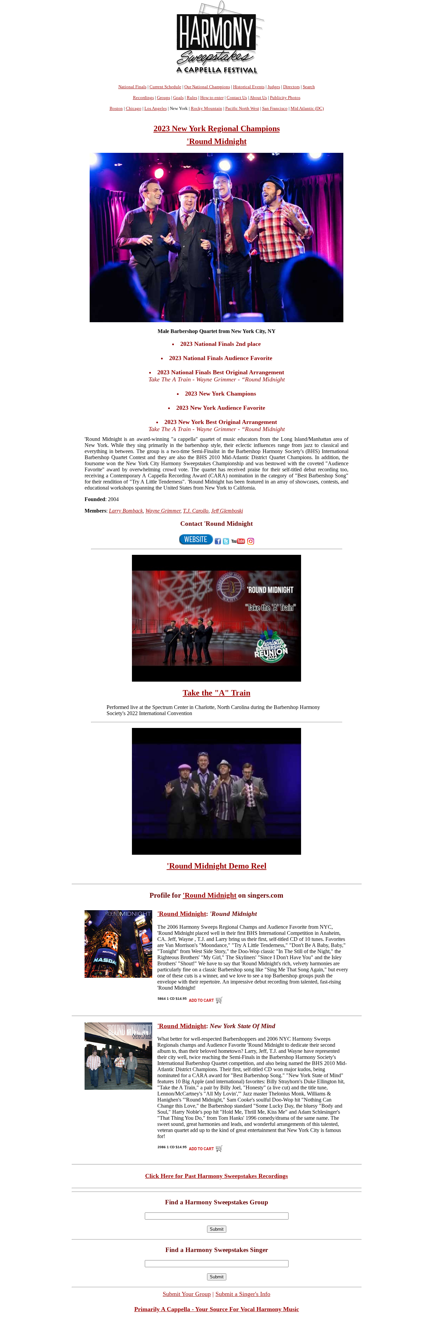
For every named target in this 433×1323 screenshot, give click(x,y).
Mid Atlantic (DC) (307, 108)
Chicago (133, 108)
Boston (116, 108)
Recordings (143, 97)
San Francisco (275, 108)
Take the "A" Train (216, 692)
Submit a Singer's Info (242, 1294)
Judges (274, 86)
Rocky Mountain (206, 108)
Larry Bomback (126, 511)
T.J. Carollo (195, 511)
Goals (178, 97)
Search (309, 86)
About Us (258, 97)
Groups (163, 97)
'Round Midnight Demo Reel (217, 865)
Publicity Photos (285, 97)
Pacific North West (242, 108)
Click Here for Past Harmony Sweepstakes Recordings (216, 1176)
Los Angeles (155, 108)
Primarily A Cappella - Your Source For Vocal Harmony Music (216, 1309)
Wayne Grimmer (162, 511)
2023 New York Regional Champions (217, 128)
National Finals (132, 86)
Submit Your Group (187, 1294)
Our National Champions (207, 86)
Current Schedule (165, 86)
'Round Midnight (217, 141)
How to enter (212, 97)
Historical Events (249, 86)
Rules (192, 97)
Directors (291, 86)
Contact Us (237, 97)
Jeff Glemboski (227, 511)
